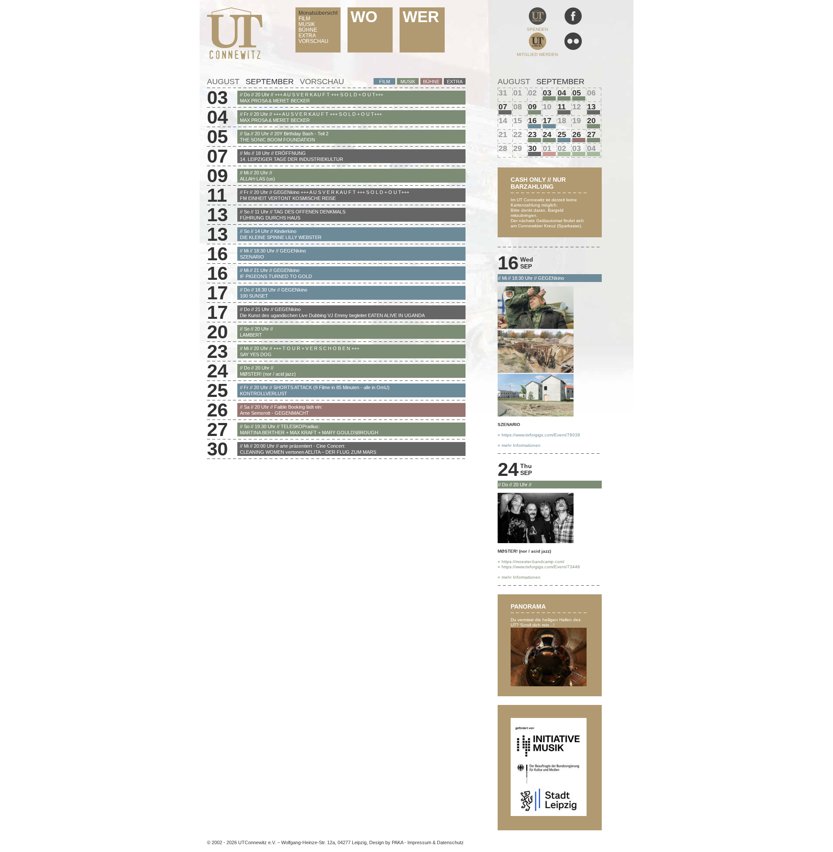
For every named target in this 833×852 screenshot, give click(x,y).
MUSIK (306, 24)
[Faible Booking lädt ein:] (578, 140)
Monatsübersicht (318, 13)
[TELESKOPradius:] (593, 140)
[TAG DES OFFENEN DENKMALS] (593, 112)
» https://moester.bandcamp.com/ (531, 561)
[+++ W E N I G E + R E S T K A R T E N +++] (578, 154)
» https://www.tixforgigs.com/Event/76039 (539, 435)
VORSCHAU (313, 41)
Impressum (419, 842)
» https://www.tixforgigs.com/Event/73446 (539, 566)
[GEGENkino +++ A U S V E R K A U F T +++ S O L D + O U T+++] (564, 112)
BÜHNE (307, 30)
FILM (304, 19)
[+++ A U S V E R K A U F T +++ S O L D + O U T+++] (549, 98)
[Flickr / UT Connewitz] (573, 48)
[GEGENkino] (534, 126)
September (270, 81)
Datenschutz (450, 842)
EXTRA (307, 36)
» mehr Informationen (519, 445)
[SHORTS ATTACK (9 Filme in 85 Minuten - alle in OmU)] (564, 140)
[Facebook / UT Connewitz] (573, 23)
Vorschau (322, 81)
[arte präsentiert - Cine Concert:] (534, 154)
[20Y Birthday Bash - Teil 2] (578, 98)
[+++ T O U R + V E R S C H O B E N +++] (534, 140)
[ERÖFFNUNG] (505, 112)
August (223, 81)
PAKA (397, 842)
